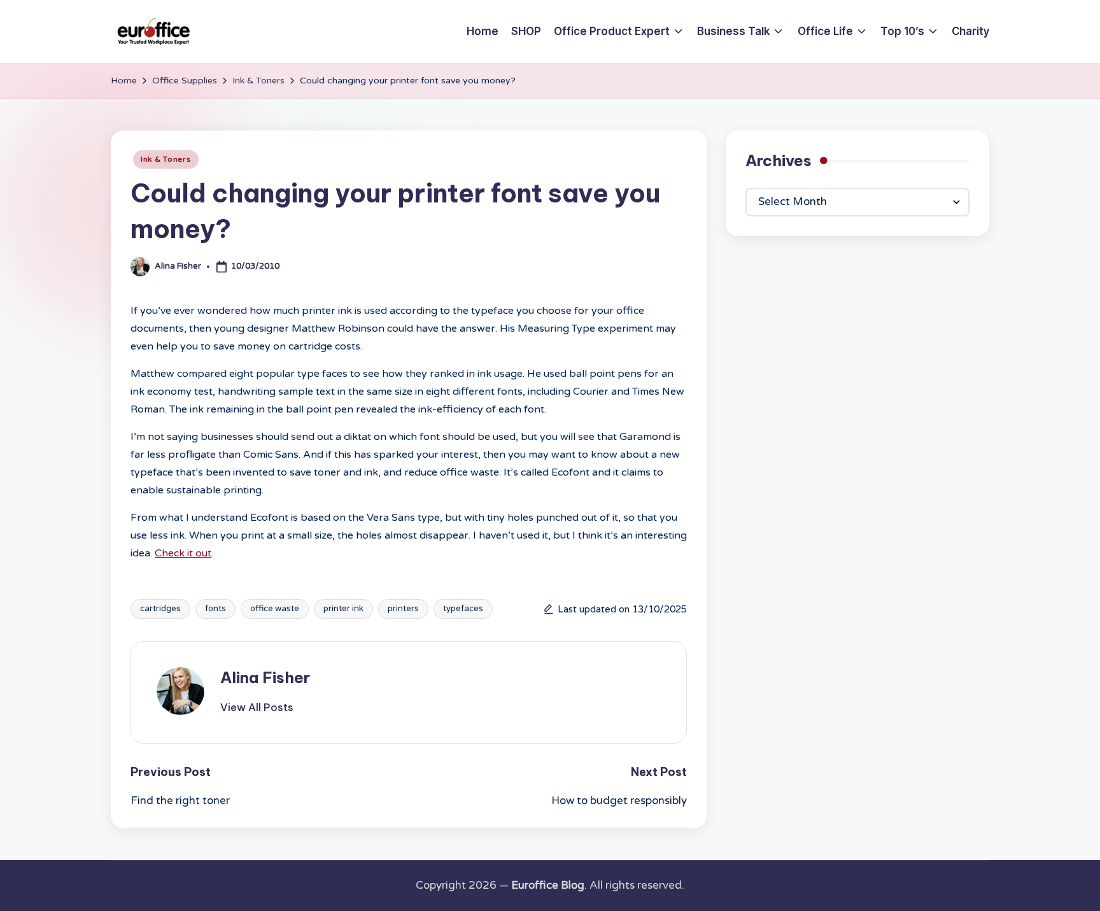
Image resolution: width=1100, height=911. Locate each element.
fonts (215, 609)
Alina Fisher (265, 677)
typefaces (463, 609)
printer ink (343, 609)
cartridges (160, 609)
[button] (256, 707)
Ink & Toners (166, 159)
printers (403, 609)
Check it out (183, 553)
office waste (274, 609)
